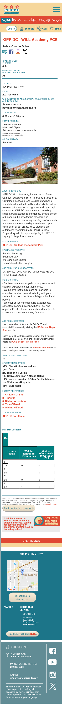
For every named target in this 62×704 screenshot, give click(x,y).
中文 (34, 20)
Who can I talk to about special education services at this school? (28, 100)
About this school (11, 191)
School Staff (19, 647)
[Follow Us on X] (52, 686)
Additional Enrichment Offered (18, 268)
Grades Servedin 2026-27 (10, 62)
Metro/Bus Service (26, 608)
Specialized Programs (13, 250)
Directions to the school (22, 597)
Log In (11, 28)
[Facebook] (52, 651)
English (6, 20)
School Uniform (10, 139)
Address (6, 83)
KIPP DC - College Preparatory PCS (22, 245)
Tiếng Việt (44, 20)
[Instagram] (52, 675)
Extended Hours (10, 121)
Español (17, 20)
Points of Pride (10, 280)
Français (56, 20)
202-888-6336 (17, 666)
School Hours (9, 112)
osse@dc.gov (51, 504)
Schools (29, 28)
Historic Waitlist (41, 347)
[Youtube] (52, 663)
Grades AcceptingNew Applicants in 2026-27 (14, 71)
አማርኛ (27, 20)
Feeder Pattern (10, 241)
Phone (5, 91)
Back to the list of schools (19, 508)
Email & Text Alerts (21, 656)
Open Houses (31, 540)
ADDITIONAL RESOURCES (13, 321)
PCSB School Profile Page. (25, 341)
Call (44, 28)
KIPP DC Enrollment (13, 416)
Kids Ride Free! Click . (22, 633)
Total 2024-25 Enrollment (15, 355)
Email (58, 28)
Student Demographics (13, 363)
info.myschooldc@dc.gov (24, 677)
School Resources (11, 412)
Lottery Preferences (13, 391)
